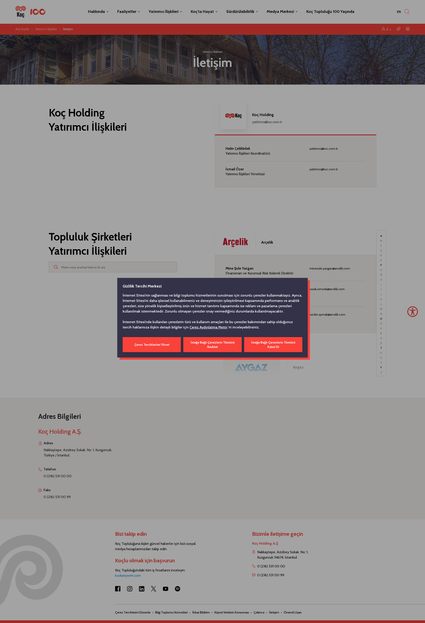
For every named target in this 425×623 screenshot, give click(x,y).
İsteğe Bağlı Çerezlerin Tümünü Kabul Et (273, 344)
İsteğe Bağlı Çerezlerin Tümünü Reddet (213, 344)
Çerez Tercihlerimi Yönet (151, 345)
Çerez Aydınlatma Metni (208, 327)
